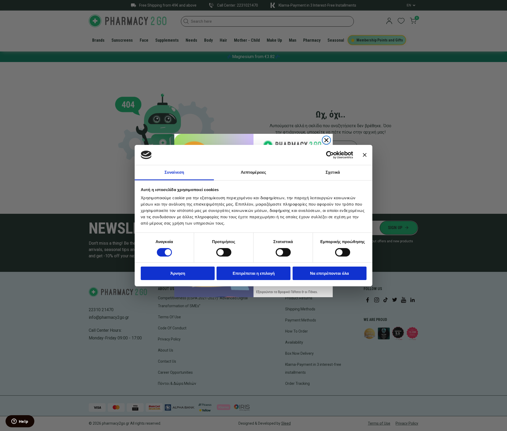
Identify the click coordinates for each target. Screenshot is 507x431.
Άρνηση (177, 273)
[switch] (223, 252)
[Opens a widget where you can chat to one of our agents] (19, 421)
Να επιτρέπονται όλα (329, 273)
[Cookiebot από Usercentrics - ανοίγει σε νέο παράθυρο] (330, 155)
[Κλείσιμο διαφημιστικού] (365, 155)
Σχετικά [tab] (333, 172)
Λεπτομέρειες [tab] (253, 172)
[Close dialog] (326, 140)
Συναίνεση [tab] (174, 172)
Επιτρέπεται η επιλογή (254, 273)
